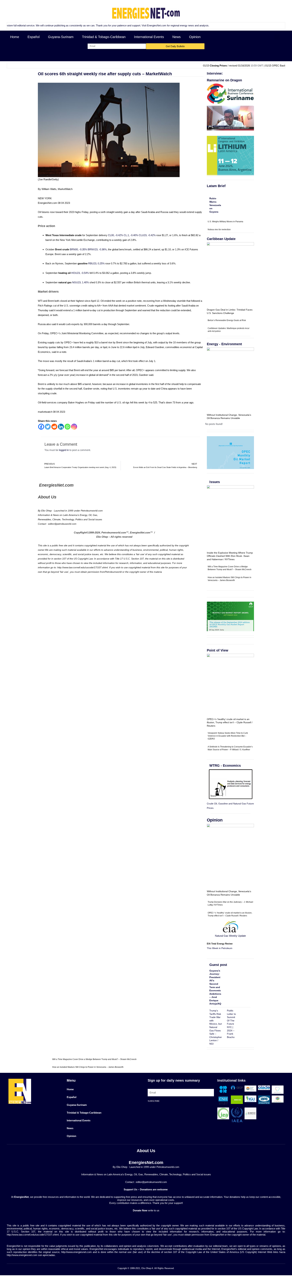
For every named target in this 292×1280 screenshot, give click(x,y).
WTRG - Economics (225, 765)
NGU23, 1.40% (80, 282)
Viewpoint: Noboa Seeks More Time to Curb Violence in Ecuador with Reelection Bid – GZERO (228, 736)
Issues (214, 482)
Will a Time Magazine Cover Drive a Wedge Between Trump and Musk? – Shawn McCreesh (94, 1059)
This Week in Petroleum (219, 948)
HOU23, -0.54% (80, 272)
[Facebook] (41, 427)
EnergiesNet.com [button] (121, 25)
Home (14, 37)
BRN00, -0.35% (78, 249)
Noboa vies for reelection (219, 229)
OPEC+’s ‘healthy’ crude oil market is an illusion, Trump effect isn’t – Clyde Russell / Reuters (229, 722)
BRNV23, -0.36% (97, 249)
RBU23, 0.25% (96, 263)
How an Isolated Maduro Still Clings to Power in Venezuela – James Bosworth (88, 1067)
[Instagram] (74, 427)
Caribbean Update (221, 239)
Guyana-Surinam (61, 37)
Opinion (195, 37)
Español (34, 37)
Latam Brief (216, 186)
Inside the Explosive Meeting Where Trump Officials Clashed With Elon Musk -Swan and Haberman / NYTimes (230, 556)
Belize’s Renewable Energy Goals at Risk (227, 320)
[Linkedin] (61, 427)
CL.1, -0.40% (131, 235)
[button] (277, 37)
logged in (64, 450)
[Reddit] (54, 427)
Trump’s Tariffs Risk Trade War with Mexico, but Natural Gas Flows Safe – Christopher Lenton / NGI (215, 1027)
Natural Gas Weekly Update (230, 935)
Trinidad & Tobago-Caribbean (104, 37)
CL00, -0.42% (115, 235)
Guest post (218, 965)
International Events (149, 37)
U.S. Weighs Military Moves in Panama (225, 221)
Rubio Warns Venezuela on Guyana (215, 205)
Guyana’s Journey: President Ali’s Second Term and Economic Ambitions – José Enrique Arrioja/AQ (215, 987)
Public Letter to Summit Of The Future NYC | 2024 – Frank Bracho (231, 1023)
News (176, 37)
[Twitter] (48, 427)
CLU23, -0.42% (147, 235)
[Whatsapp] (67, 427)
